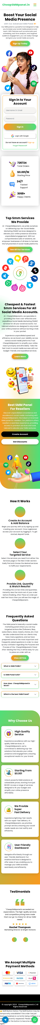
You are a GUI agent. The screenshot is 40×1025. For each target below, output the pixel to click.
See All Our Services (20, 249)
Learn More (20, 356)
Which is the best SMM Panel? (16, 694)
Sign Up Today (20, 43)
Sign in (20, 127)
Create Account (20, 434)
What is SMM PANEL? (12, 666)
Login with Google (22, 136)
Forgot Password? (20, 146)
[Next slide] (25, 939)
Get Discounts (20, 441)
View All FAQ (20, 658)
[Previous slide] (14, 939)
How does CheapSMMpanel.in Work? (17, 684)
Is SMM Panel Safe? (12, 675)
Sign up (31, 142)
